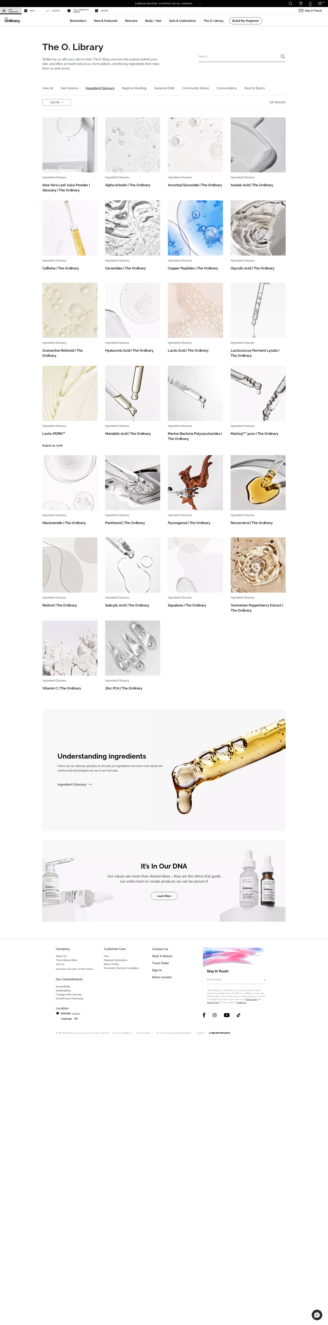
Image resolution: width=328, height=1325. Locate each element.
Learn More (164, 896)
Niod (32, 11)
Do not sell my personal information (173, 1033)
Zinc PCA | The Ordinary (124, 688)
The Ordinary (13, 11)
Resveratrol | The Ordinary (252, 523)
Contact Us (241, 1002)
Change (76, 1013)
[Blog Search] (283, 57)
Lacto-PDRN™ (53, 434)
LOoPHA (56, 11)
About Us (61, 956)
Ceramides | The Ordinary (125, 268)
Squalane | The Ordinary (187, 605)
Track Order (160, 963)
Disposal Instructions (115, 960)
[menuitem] (11, 10)
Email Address (214, 979)
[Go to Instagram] (215, 1015)
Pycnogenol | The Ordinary (189, 523)
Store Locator (162, 977)
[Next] (200, 3)
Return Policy (111, 964)
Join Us (60, 964)
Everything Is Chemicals (69, 998)
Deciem (104, 11)
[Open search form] (290, 3)
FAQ (106, 956)
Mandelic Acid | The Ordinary (128, 434)
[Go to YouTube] (226, 1015)
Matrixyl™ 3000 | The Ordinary (254, 434)
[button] (105, 21)
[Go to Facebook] (204, 1015)
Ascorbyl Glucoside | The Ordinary (195, 185)
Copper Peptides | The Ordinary (193, 268)
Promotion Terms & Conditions (121, 968)
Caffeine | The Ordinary (60, 268)
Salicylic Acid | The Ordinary (127, 605)
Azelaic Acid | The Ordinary (252, 185)
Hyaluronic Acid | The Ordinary (129, 350)
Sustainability (63, 990)
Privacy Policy (251, 999)
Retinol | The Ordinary (59, 605)
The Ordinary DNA (66, 960)
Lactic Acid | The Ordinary (188, 350)
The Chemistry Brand (81, 11)
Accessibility (63, 986)
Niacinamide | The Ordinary (64, 523)
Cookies (201, 1033)
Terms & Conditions (122, 1033)
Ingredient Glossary (72, 784)
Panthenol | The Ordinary (125, 523)
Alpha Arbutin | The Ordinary (127, 185)
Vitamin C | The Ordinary (61, 688)
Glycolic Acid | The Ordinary (252, 268)
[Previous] (128, 3)
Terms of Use (213, 1002)
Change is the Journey (69, 994)
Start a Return (162, 956)
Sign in (157, 970)
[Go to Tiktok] (238, 1015)
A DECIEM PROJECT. (219, 1033)
